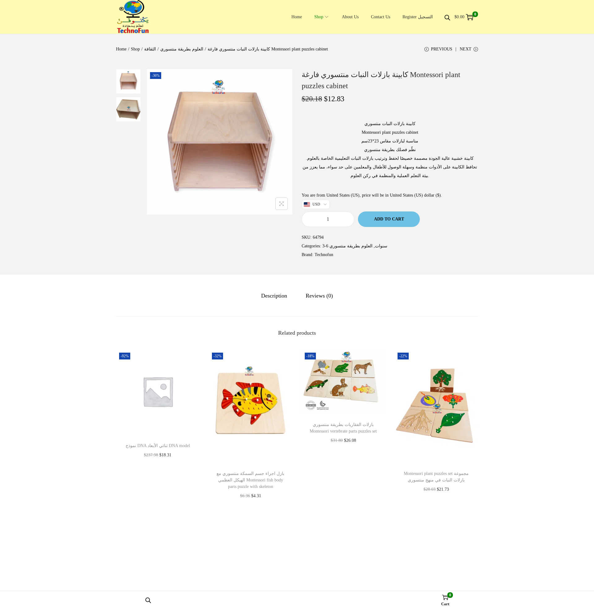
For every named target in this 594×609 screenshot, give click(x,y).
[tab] (274, 295)
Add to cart (389, 219)
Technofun (324, 254)
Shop (135, 49)
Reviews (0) (319, 296)
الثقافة (150, 49)
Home (121, 49)
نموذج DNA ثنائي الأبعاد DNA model (158, 445)
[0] (469, 17)
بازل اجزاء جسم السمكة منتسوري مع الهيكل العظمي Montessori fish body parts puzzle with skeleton (250, 480)
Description (274, 296)
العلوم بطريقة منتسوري (181, 49)
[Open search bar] (447, 16)
